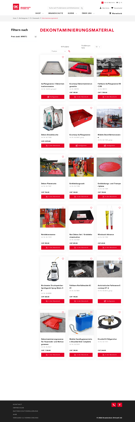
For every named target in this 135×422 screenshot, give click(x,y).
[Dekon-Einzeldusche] (52, 118)
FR (121, 2)
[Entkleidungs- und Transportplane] (109, 167)
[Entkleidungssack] (81, 167)
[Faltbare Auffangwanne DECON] (109, 67)
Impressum (18, 408)
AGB (15, 414)
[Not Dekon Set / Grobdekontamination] (81, 218)
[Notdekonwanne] (52, 218)
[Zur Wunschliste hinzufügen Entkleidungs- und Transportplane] (119, 156)
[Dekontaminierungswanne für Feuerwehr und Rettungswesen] (52, 322)
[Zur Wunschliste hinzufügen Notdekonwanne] (63, 207)
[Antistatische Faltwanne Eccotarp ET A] (109, 269)
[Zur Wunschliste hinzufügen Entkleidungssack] (91, 156)
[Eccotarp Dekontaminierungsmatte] (81, 67)
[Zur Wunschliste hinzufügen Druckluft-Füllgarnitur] (119, 312)
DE (117, 2)
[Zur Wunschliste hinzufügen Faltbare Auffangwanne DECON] (119, 57)
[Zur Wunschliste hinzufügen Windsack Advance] (119, 207)
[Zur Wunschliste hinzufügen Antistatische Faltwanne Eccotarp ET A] (119, 258)
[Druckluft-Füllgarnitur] (109, 322)
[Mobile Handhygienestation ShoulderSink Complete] (81, 322)
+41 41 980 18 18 (109, 2)
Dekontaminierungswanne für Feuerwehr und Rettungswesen (52, 341)
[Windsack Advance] (109, 218)
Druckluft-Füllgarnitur (107, 339)
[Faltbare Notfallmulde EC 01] (81, 269)
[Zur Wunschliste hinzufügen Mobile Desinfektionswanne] (119, 108)
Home (14, 18)
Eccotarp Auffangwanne (79, 135)
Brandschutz (56, 13)
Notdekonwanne (48, 234)
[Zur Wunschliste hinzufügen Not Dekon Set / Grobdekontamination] (91, 207)
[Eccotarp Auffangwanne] (81, 118)
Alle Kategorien (23, 18)
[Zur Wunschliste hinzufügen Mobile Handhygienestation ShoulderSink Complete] (91, 312)
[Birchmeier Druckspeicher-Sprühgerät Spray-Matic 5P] (52, 269)
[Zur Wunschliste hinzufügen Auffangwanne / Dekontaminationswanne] (63, 57)
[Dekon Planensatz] (52, 167)
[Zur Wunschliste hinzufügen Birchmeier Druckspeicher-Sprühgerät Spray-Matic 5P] (63, 258)
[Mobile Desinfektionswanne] (109, 118)
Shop (38, 13)
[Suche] (82, 8)
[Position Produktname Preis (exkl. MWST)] (58, 51)
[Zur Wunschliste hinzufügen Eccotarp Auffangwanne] (91, 108)
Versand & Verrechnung (26, 418)
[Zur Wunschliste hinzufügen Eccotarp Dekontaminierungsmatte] (91, 57)
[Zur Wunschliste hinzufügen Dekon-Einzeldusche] (63, 108)
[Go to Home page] (22, 7)
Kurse (71, 13)
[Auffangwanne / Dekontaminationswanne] (52, 67)
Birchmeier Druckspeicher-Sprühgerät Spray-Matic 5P (52, 288)
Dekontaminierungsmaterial (50, 18)
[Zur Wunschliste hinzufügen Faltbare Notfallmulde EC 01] (91, 258)
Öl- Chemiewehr (35, 18)
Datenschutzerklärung (25, 411)
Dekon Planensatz (48, 184)
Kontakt (17, 404)
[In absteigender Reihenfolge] (69, 51)
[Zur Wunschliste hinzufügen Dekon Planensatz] (63, 156)
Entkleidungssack (77, 184)
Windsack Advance (106, 234)
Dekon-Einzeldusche (49, 135)
